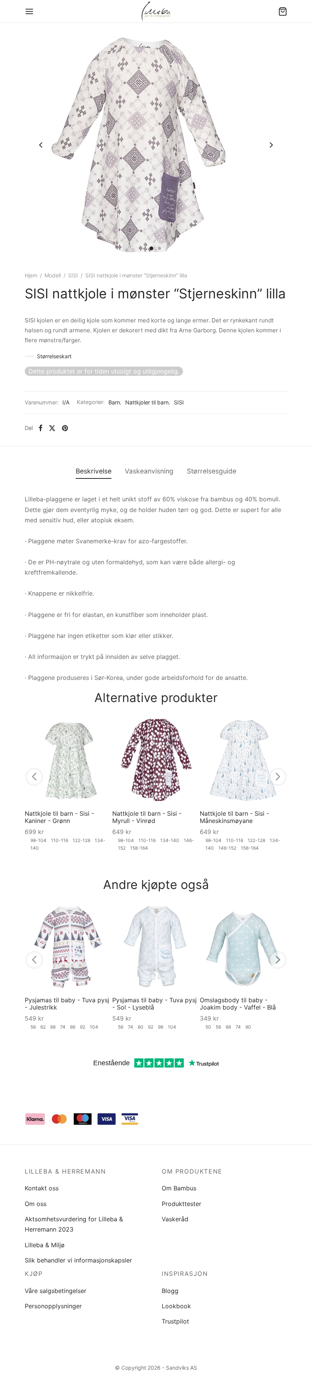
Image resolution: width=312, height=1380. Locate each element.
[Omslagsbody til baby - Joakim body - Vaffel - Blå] (243, 946)
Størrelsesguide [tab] (211, 471)
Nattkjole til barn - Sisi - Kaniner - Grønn (59, 817)
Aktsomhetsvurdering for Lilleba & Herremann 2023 (74, 1224)
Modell (53, 275)
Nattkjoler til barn (147, 402)
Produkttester (181, 1204)
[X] (52, 428)
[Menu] (29, 11)
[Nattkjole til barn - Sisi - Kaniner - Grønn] (68, 760)
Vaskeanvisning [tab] (149, 471)
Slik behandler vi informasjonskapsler (78, 1260)
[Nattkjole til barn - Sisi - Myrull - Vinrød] (156, 760)
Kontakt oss (42, 1188)
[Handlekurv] (282, 11)
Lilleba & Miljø (45, 1245)
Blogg (170, 1291)
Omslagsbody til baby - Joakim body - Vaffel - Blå (238, 1003)
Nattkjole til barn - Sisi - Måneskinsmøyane (234, 817)
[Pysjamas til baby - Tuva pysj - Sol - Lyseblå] (156, 946)
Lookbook (176, 1306)
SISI (73, 275)
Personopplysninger (53, 1306)
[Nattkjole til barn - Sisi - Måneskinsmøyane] (243, 760)
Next (271, 145)
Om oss (35, 1204)
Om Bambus (179, 1188)
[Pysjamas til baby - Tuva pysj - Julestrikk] (68, 946)
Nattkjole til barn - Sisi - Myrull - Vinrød (146, 817)
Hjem (31, 275)
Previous (40, 145)
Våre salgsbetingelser (55, 1291)
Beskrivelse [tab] (93, 471)
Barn (114, 402)
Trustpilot (175, 1321)
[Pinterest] (65, 428)
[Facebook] (40, 428)
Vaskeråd (175, 1219)
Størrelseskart (54, 356)
